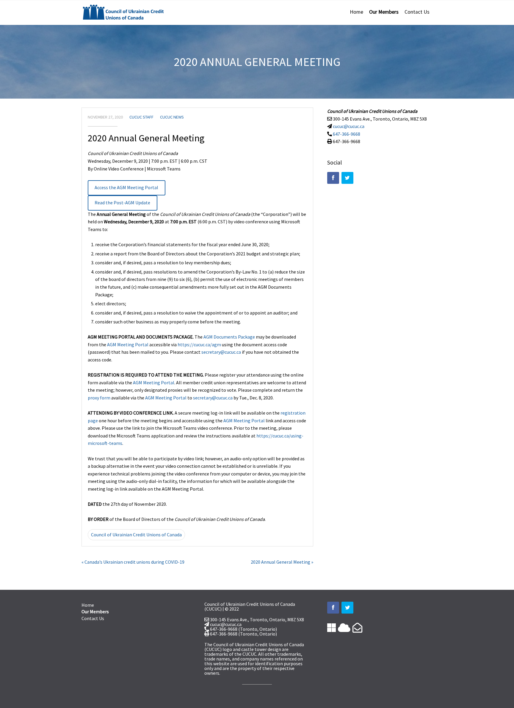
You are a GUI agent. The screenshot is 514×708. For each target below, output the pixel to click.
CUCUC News (172, 117)
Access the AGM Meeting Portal (126, 187)
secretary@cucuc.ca (221, 352)
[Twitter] (347, 178)
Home (356, 12)
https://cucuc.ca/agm (199, 344)
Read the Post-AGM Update (122, 203)
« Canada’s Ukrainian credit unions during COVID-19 (133, 562)
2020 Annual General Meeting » (282, 562)
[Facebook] (333, 178)
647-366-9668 (346, 134)
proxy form (99, 398)
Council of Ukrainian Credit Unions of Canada (136, 535)
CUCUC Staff (141, 117)
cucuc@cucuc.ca (348, 126)
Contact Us (417, 12)
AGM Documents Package (229, 337)
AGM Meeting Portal (127, 344)
